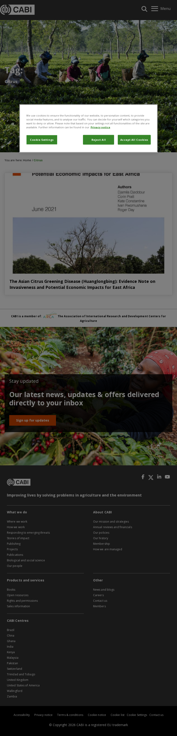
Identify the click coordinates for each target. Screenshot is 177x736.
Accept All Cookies (134, 139)
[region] (88, 128)
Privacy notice (100, 127)
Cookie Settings (42, 139)
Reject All (98, 139)
